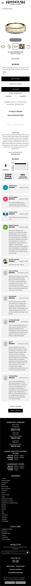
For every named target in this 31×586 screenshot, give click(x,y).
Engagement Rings (6, 529)
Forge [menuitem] (3, 497)
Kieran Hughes (13, 197)
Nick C (11, 342)
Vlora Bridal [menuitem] (4, 521)
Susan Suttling (13, 271)
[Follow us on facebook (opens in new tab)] (13, 561)
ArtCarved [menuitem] (4, 483)
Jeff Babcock (13, 186)
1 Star (13, 170)
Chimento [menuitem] (4, 491)
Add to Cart (15, 79)
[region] (15, 28)
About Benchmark (15, 115)
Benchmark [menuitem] (4, 487)
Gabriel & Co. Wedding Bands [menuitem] (9, 503)
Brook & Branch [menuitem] (5, 489)
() (27, 163)
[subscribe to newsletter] (27, 552)
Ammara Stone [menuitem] (5, 481)
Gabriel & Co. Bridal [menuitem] (6, 499)
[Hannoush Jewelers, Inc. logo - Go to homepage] (15, 3)
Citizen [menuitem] (3, 493)
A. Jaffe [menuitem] (3, 479)
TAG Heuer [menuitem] (4, 515)
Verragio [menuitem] (3, 519)
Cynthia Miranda (14, 320)
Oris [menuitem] (2, 511)
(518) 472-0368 (15, 54)
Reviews (15, 159)
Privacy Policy (20, 566)
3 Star (12, 167)
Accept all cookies (20, 582)
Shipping (8, 96)
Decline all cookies (9, 582)
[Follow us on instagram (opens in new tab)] (17, 561)
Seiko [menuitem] (2, 513)
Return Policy (10, 566)
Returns (23, 96)
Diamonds (4, 531)
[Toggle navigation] (2, 3)
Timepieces (4, 537)
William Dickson (14, 225)
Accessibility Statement (15, 573)
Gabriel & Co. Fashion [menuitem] (7, 501)
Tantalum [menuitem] (4, 517)
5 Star (12, 163)
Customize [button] (15, 89)
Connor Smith (13, 212)
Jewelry (3, 535)
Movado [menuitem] (3, 507)
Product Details (15, 111)
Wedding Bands (7, 9)
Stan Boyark (12, 296)
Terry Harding (13, 376)
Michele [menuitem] (3, 505)
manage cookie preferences (16, 579)
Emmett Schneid (14, 259)
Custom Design (5, 539)
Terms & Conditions (15, 570)
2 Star (12, 169)
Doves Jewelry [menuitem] (5, 495)
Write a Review (15, 411)
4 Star (13, 165)
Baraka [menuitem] (3, 485)
